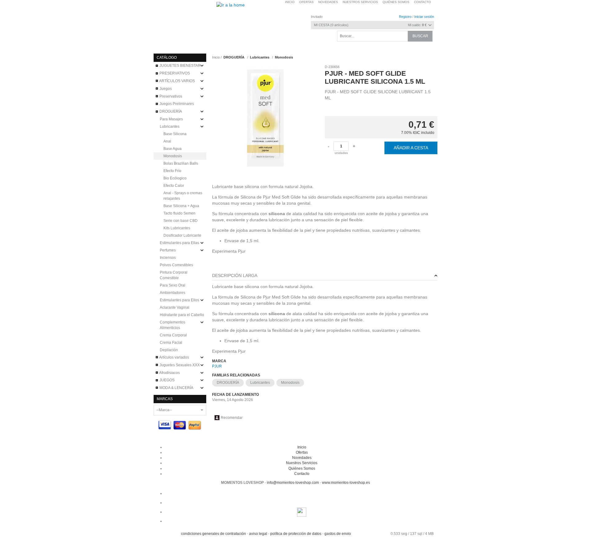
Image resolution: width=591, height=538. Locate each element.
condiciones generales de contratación (213, 534)
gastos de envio (337, 534)
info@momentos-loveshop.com (293, 482)
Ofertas (302, 452)
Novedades (302, 458)
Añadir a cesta (411, 147)
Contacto (422, 2)
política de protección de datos (295, 534)
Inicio (216, 57)
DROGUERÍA (228, 382)
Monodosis (290, 382)
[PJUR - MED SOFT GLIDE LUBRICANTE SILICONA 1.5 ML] (265, 118)
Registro (405, 16)
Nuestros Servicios (301, 463)
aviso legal (258, 534)
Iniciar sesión (424, 16)
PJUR (217, 366)
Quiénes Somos (301, 468)
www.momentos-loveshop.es (346, 482)
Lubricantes (260, 382)
